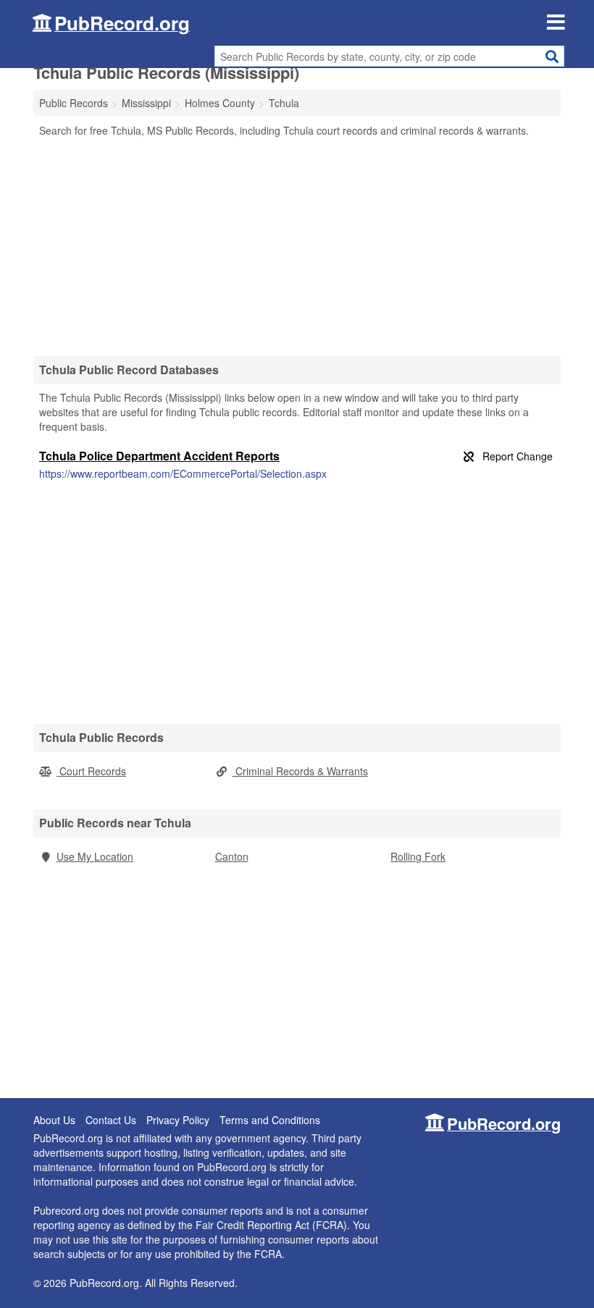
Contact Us (110, 1120)
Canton (231, 856)
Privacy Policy (177, 1120)
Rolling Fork (418, 856)
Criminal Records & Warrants (300, 771)
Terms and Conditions (269, 1120)
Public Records (73, 103)
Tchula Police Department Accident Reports (159, 455)
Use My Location (95, 856)
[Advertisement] (297, 246)
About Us (54, 1120)
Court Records (91, 771)
